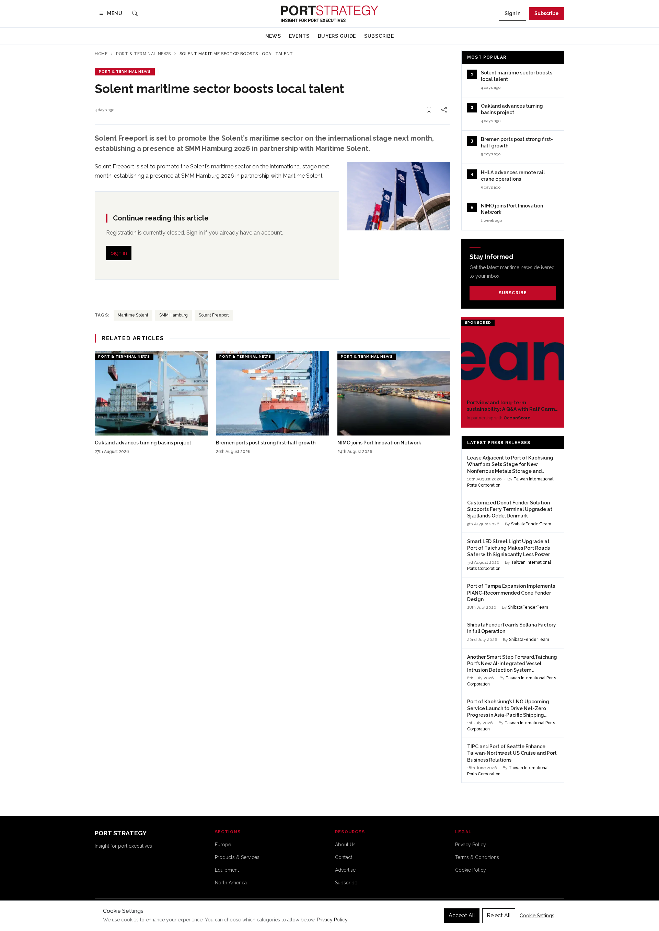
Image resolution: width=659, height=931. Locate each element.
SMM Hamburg (173, 315)
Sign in (119, 253)
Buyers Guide (337, 36)
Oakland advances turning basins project (143, 442)
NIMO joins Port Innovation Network (379, 442)
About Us (345, 844)
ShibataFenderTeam (531, 524)
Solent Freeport (214, 315)
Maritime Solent (133, 315)
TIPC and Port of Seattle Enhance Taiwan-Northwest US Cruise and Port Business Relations (512, 753)
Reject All (499, 915)
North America (231, 882)
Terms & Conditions (477, 857)
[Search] (135, 14)
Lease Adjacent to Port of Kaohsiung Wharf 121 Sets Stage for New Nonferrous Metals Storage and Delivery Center (510, 465)
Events (299, 36)
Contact (343, 857)
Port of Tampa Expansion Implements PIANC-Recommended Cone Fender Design (511, 592)
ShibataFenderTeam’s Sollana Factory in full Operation (511, 628)
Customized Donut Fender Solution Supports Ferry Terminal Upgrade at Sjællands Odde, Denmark (509, 509)
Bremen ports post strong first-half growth (265, 442)
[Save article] (429, 110)
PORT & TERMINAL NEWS (125, 71)
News (273, 36)
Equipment (227, 870)
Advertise (345, 870)
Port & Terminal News (143, 53)
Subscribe (546, 13)
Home (101, 53)
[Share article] (444, 110)
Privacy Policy (470, 844)
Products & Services (237, 857)
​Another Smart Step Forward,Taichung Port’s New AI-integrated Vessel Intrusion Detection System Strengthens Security (512, 664)
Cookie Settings (537, 915)
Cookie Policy (470, 870)
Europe (223, 844)
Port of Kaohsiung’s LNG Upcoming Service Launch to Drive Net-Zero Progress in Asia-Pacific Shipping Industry (508, 708)
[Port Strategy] (329, 13)
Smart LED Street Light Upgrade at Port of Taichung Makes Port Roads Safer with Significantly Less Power (508, 548)
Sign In (512, 13)
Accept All (462, 915)
